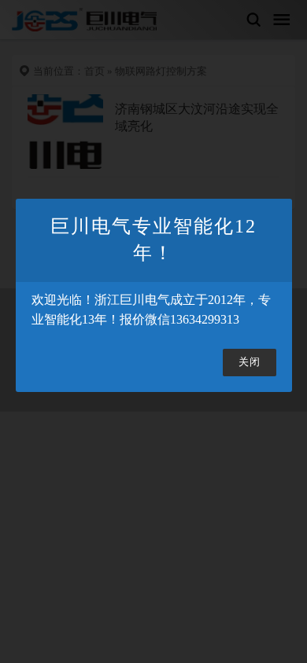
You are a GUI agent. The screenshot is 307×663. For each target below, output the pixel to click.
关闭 (250, 362)
